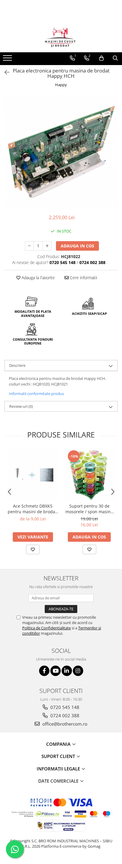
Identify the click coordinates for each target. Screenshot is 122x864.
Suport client (58, 756)
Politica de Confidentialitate (46, 628)
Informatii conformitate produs (36, 393)
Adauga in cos (77, 246)
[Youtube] (55, 671)
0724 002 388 (64, 715)
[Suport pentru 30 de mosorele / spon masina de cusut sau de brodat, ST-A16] (89, 474)
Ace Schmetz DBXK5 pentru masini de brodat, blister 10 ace (33, 508)
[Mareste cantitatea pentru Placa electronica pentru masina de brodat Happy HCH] (47, 246)
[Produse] (8, 59)
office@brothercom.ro (64, 724)
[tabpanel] (61, 151)
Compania (59, 744)
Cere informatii (83, 277)
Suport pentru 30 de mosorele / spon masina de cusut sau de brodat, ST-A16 (89, 508)
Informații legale (59, 769)
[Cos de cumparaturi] (101, 58)
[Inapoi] (4, 72)
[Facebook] (44, 671)
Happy (61, 84)
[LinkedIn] (67, 671)
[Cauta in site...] (115, 58)
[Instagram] (78, 671)
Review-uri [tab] (21, 406)
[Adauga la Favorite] (33, 549)
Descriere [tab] (17, 365)
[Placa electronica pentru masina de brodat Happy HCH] (61, 151)
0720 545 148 (64, 707)
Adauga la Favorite (37, 277)
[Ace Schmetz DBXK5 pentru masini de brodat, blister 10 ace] (32, 474)
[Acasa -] (61, 37)
